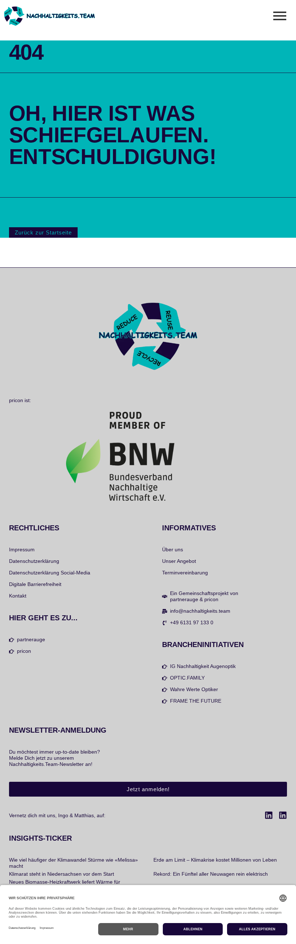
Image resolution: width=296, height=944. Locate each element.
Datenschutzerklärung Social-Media (49, 573)
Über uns (172, 549)
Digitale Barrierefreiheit (35, 584)
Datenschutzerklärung (34, 561)
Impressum (22, 549)
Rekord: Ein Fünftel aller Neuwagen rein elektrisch (210, 874)
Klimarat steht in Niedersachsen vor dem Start (61, 874)
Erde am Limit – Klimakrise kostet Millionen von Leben (215, 860)
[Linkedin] (269, 815)
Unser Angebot (179, 561)
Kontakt (17, 596)
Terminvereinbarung (185, 573)
